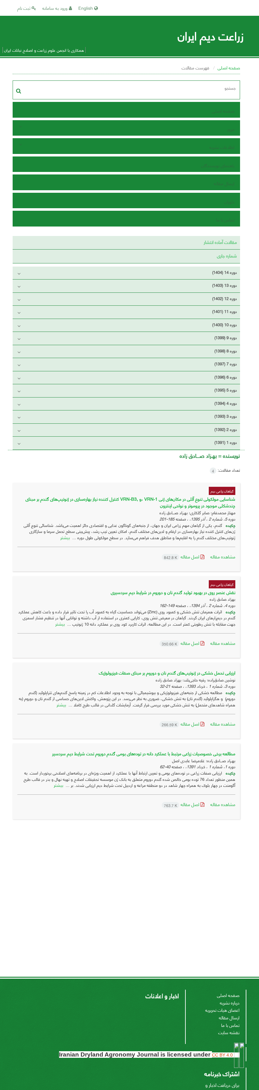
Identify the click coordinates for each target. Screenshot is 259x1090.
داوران (229, 201)
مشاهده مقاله (222, 556)
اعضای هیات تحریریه (222, 1010)
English (86, 8)
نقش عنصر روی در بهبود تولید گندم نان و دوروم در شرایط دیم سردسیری (173, 592)
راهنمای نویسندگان (217, 165)
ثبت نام (24, 8)
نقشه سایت (228, 1032)
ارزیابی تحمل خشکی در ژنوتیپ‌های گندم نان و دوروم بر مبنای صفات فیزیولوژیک (167, 672)
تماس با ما (225, 219)
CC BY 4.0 (223, 1055)
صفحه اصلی (229, 67)
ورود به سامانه (55, 8)
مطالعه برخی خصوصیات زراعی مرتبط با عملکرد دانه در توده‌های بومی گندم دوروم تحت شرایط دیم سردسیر (143, 753)
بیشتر (65, 537)
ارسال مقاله (224, 183)
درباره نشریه (229, 1002)
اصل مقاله (182, 556)
